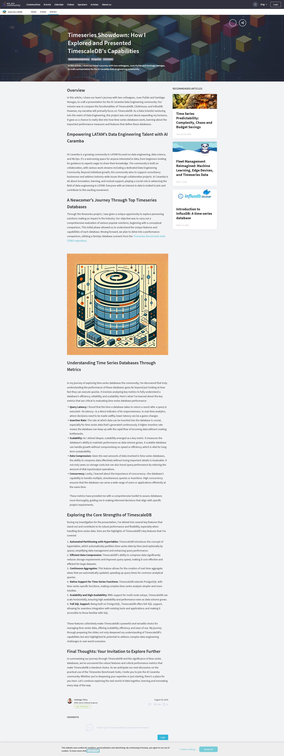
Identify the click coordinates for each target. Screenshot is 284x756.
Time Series (108, 59)
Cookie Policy (93, 750)
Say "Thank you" (82, 706)
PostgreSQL (96, 59)
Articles (94, 4)
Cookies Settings (188, 749)
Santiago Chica (80, 699)
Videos (70, 4)
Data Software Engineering (79, 59)
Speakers (82, 4)
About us (106, 4)
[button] (264, 4)
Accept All (208, 749)
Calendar (59, 4)
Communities (33, 4)
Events (47, 4)
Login (275, 4)
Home (34, 11)
